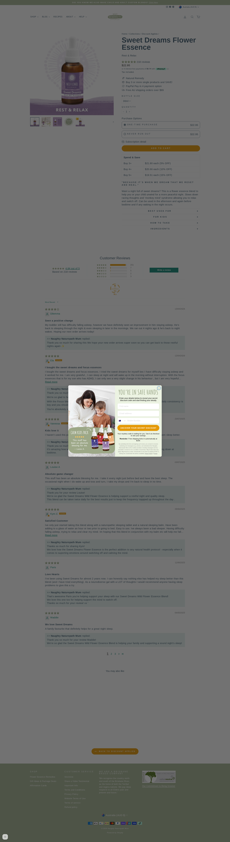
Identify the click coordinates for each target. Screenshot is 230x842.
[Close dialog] (159, 388)
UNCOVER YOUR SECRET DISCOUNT (138, 428)
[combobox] (122, 421)
